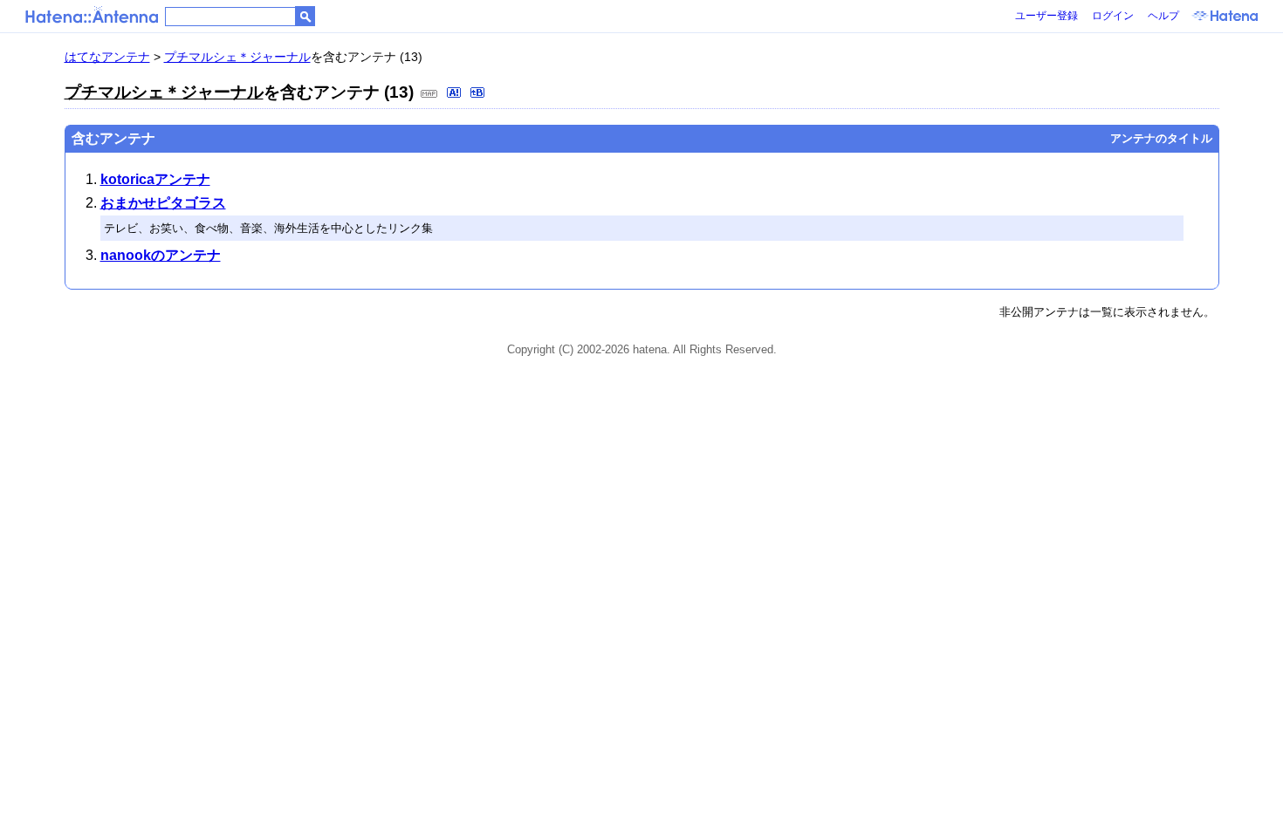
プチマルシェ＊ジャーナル (237, 57)
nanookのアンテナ (160, 255)
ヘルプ (1163, 16)
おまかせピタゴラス (163, 202)
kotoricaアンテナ (155, 179)
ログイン (1113, 16)
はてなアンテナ (107, 57)
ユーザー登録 (1046, 16)
